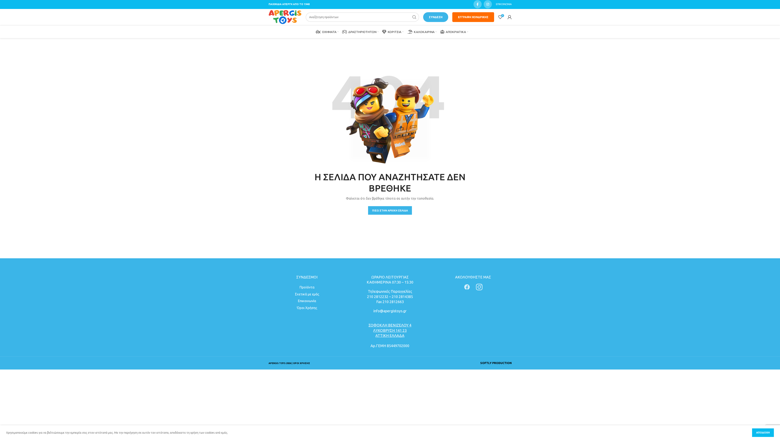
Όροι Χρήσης (307, 308)
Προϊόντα (307, 287)
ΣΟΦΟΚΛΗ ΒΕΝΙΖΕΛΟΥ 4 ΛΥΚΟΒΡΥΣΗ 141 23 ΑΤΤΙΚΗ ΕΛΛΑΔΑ (389, 330)
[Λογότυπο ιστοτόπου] (285, 17)
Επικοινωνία (307, 301)
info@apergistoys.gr (390, 311)
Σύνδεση (436, 17)
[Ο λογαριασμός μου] (510, 17)
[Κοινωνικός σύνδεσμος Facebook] (478, 4)
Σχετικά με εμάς (307, 294)
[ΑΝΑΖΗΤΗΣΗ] (414, 17)
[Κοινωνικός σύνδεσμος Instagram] (488, 4)
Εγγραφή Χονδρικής (473, 17)
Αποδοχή (763, 432)
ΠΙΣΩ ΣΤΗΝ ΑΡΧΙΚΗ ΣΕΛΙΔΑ (390, 210)
